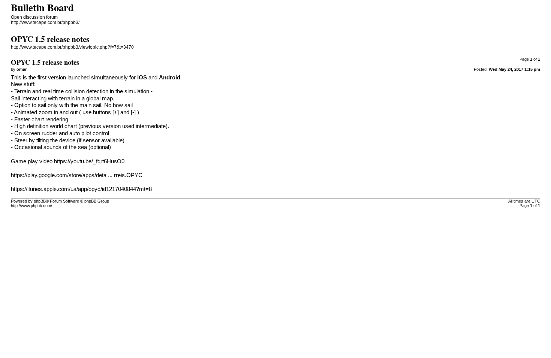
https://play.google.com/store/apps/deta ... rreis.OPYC (76, 175)
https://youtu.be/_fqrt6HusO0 (89, 161)
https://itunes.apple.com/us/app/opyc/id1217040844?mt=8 (81, 189)
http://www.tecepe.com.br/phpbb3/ (45, 22)
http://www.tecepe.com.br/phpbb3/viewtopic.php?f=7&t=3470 (72, 47)
